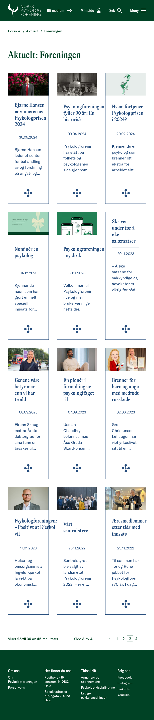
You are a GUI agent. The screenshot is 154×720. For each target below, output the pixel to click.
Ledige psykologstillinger (94, 695)
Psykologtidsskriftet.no (98, 687)
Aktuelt (32, 31)
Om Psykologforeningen (22, 679)
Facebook (125, 677)
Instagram (125, 683)
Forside (14, 31)
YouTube (124, 695)
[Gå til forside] (24, 10)
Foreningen (53, 31)
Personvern (16, 687)
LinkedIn (124, 689)
